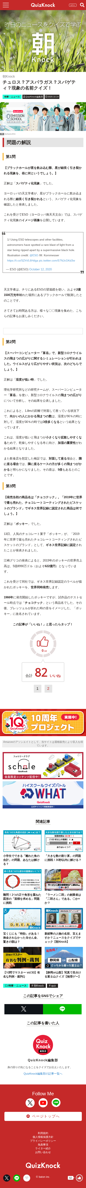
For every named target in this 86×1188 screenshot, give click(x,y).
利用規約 (43, 1133)
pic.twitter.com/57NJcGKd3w (57, 260)
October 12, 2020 (40, 269)
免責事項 (43, 1144)
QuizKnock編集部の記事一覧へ (43, 1073)
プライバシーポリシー (43, 1140)
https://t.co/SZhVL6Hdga (22, 260)
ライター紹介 (43, 1148)
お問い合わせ (43, 1152)
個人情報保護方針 (43, 1136)
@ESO (34, 255)
